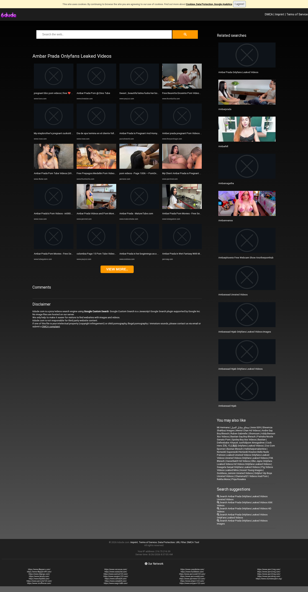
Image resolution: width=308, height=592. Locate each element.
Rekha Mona (223, 479)
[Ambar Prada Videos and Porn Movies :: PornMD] (96, 208)
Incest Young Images (251, 470)
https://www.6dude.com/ (39, 576)
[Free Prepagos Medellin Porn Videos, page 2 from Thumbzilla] (96, 167)
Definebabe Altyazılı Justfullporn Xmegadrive (241, 442)
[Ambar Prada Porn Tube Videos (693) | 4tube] (53, 167)
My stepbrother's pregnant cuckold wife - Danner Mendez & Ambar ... (70, 133)
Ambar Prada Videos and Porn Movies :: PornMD (102, 213)
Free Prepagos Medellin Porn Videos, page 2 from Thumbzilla (109, 173)
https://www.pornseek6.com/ (192, 576)
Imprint (279, 14)
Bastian (262, 439)
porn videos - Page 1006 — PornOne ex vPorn (143, 173)
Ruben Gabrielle (239, 433)
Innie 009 (256, 427)
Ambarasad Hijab (227, 405)
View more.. (117, 269)
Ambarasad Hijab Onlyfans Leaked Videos (240, 368)
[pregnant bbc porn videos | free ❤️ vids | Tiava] (53, 87)
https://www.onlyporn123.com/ (192, 583)
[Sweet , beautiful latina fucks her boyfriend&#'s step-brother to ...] (139, 87)
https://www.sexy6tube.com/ (192, 569)
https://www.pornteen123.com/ (192, 579)
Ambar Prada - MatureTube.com (136, 213)
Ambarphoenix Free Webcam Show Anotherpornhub (245, 257)
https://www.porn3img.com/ (268, 574)
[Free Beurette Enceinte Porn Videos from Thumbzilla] (182, 87)
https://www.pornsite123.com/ (39, 581)
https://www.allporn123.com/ (192, 581)
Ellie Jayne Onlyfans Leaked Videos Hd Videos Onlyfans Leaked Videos (244, 462)
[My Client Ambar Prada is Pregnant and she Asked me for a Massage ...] (182, 167)
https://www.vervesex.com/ (115, 569)
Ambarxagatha (226, 183)
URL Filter (181, 542)
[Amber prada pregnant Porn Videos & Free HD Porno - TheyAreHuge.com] (182, 127)
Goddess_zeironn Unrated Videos (235, 473)
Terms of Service (297, 14)
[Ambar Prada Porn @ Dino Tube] (96, 87)
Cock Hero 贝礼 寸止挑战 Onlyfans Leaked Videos (244, 444)
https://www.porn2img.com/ (268, 572)
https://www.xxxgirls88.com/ (116, 583)
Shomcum (254, 433)
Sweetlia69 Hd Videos (238, 461)
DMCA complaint (51, 326)
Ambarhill (223, 146)
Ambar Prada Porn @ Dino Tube (93, 93)
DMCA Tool (193, 542)
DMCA (269, 14)
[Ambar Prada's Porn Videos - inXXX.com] (53, 208)
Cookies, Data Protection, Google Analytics (209, 4)
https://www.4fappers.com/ (39, 569)
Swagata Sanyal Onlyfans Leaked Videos (238, 467)
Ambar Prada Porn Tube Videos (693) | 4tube (58, 173)
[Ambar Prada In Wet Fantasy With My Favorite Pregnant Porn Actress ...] (182, 248)
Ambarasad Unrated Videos (233, 294)
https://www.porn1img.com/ (268, 569)
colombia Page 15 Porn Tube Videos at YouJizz (102, 253)
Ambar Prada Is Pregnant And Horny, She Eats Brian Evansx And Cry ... (155, 133)
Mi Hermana (223, 427)
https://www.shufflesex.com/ (39, 583)
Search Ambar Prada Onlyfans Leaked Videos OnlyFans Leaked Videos (242, 516)
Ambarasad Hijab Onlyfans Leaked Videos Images (244, 331)
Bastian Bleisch (235, 448)
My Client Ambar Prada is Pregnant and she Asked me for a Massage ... (199, 173)
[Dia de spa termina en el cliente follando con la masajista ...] (96, 127)
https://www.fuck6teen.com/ (192, 572)
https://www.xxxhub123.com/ (116, 574)
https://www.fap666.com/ (39, 579)
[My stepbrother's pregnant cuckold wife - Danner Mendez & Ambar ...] (53, 127)
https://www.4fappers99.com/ (39, 572)
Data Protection (166, 542)
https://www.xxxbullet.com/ (115, 572)
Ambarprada (224, 109)
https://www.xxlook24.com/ (116, 581)
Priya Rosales (239, 479)
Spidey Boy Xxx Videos (244, 439)
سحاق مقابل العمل (240, 427)
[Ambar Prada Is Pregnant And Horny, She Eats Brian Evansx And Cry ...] (139, 127)
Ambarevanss (225, 220)
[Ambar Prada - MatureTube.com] (139, 208)
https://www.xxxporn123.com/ (115, 576)
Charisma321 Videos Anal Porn (251, 476)
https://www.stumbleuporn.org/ (269, 579)
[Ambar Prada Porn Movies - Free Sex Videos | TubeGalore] (53, 248)
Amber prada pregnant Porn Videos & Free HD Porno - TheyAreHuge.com (201, 133)
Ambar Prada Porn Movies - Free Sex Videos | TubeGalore (64, 253)
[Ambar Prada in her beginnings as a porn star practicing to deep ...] (139, 248)
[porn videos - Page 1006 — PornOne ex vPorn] (139, 167)
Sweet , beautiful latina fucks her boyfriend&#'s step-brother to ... (153, 93)
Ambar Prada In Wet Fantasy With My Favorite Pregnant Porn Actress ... (199, 253)
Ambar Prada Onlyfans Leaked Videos (238, 72)
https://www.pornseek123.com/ (192, 574)
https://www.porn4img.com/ (268, 576)
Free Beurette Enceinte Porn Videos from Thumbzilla (190, 93)
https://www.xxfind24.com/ (116, 579)
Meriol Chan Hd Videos (248, 430)
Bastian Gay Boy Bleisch (242, 436)
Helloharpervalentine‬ (255, 448)
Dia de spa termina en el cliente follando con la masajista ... (108, 133)
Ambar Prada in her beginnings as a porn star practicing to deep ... (154, 253)
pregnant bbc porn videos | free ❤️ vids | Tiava (58, 93)
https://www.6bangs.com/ (39, 574)
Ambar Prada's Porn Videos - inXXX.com (55, 213)
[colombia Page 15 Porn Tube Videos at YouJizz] (96, 248)
